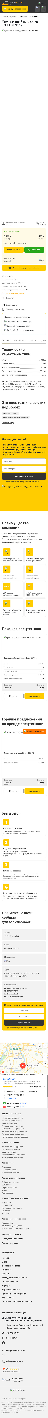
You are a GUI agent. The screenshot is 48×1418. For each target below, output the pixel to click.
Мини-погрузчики (9, 1152)
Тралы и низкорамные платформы (16, 1228)
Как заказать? (19, 341)
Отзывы (32, 341)
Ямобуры (5, 1213)
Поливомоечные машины (12, 1208)
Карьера (6, 1285)
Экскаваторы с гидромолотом (14, 1132)
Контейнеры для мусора (12, 1226)
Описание (6, 341)
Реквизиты (7, 1270)
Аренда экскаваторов (11, 1114)
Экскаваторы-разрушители (13, 1129)
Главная (5, 17)
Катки (4, 1190)
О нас (4, 1262)
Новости (6, 1258)
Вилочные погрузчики (11, 1149)
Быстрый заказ (13, 250)
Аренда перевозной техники (14, 1219)
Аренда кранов (8, 1163)
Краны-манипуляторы (11, 1172)
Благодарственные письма (14, 1277)
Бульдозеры (7, 1185)
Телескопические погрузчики (14, 1155)
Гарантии (44, 341)
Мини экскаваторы (9, 1123)
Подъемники (7, 1205)
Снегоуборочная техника (12, 1239)
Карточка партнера (11, 1289)
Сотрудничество (10, 1281)
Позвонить (36, 250)
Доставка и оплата (11, 1266)
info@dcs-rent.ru (11, 948)
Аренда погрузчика (10, 413)
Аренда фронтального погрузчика (24, 17)
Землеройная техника (11, 1234)
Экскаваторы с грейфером (13, 1134)
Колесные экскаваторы (11, 1121)
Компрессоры (7, 1193)
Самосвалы (6, 1211)
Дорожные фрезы (9, 1188)
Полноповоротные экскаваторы (15, 1137)
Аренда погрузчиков (10, 1142)
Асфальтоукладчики (10, 1182)
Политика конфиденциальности (17, 1301)
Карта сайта (8, 1297)
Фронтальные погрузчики (12, 1157)
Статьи (5, 1274)
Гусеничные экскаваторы (12, 1118)
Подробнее (13, 696)
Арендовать (34, 696)
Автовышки (6, 1203)
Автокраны (6, 1167)
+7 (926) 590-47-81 (12, 936)
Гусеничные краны (9, 1170)
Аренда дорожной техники (13, 1178)
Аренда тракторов (10, 1243)
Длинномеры (7, 1223)
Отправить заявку (24, 476)
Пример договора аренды (14, 1293)
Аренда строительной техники (15, 1198)
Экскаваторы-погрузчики (12, 1126)
